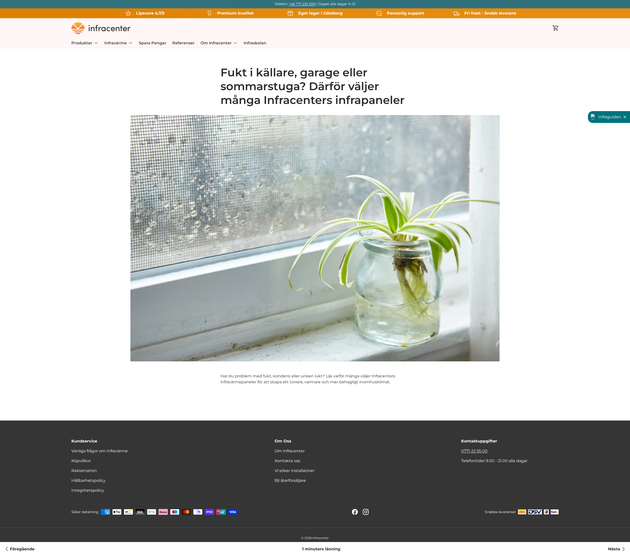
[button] (555, 28)
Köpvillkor (81, 460)
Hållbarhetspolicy (88, 480)
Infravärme (115, 42)
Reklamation (84, 470)
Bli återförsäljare (290, 480)
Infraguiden (609, 117)
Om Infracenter (216, 42)
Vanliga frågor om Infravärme (99, 451)
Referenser (183, 42)
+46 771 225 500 (302, 4)
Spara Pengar (152, 42)
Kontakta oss (287, 460)
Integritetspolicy (87, 490)
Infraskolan (255, 42)
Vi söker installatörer (295, 470)
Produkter (81, 42)
